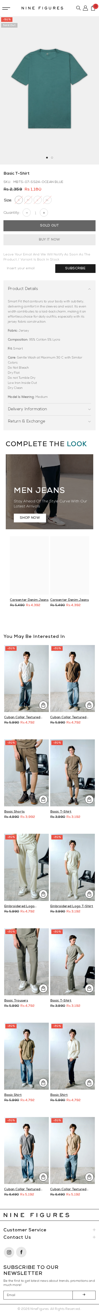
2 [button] (52, 158)
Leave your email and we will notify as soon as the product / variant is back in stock (46, 257)
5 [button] (47, 623)
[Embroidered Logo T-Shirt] (72, 867)
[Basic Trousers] (26, 961)
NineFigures (39, 1309)
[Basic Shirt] (26, 1056)
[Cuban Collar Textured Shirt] (26, 678)
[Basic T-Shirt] (72, 772)
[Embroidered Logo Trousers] (26, 867)
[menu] (6, 8)
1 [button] (47, 158)
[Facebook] (22, 1252)
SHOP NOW (30, 518)
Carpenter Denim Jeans (29, 600)
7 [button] (57, 623)
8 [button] (62, 623)
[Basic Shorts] (26, 772)
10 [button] (72, 623)
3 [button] (37, 623)
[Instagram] (9, 1252)
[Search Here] (78, 8)
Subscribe (75, 268)
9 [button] (67, 623)
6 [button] (52, 623)
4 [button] (42, 623)
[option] (49, 90)
